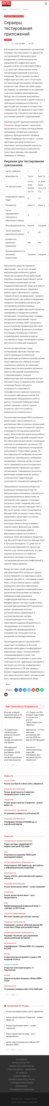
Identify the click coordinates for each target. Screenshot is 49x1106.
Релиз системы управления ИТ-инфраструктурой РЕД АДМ (18, 845)
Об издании (21, 1059)
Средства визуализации (14, 789)
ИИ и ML (7, 954)
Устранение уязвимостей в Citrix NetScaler (23, 989)
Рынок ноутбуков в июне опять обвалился (23, 784)
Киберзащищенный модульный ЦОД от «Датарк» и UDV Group (22, 907)
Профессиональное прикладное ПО (19, 862)
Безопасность (10, 810)
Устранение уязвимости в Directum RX (21, 813)
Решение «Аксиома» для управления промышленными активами (21, 937)
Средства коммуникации (14, 913)
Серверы (8, 39)
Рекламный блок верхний (22, 1090)
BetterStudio (33, 1102)
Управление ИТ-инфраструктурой (18, 841)
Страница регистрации (21, 1083)
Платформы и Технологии (14, 16)
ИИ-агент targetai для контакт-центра (21, 916)
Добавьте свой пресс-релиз (21, 1079)
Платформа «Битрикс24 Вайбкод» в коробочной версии (20, 823)
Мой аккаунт (22, 1086)
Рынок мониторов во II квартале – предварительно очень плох (20, 793)
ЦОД (6, 852)
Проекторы (8, 800)
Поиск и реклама (11, 965)
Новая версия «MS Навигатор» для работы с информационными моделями (23, 866)
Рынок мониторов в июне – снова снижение (24, 887)
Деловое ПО (22, 810)
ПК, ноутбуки (9, 781)
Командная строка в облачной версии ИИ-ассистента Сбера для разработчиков (23, 926)
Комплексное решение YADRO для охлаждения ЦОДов (20, 856)
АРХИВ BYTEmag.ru (21, 1076)
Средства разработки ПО (14, 819)
